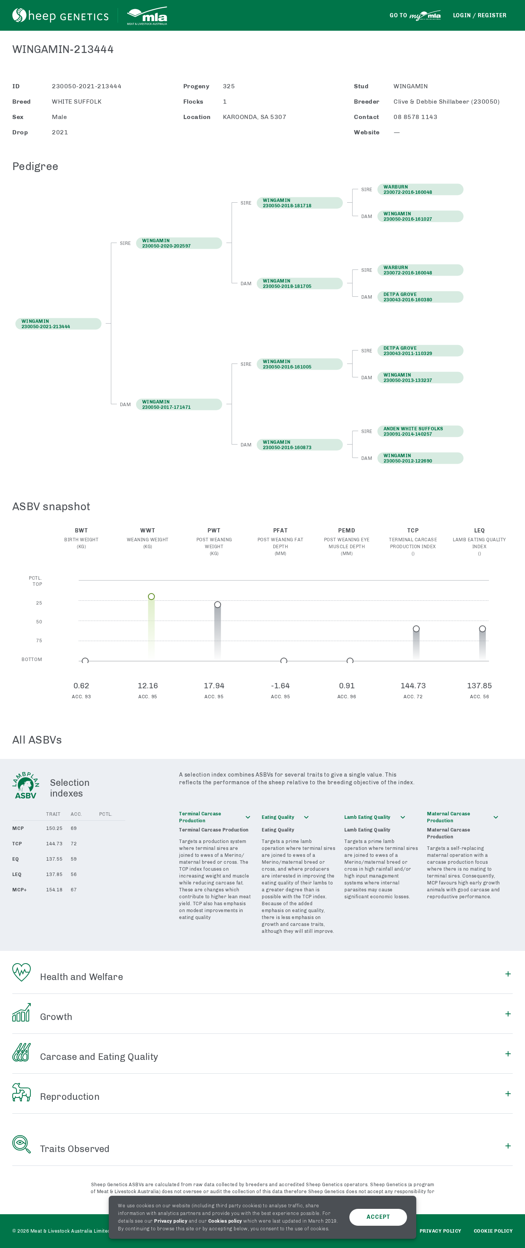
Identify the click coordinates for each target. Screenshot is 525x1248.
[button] (179, 243)
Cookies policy (225, 1221)
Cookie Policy (493, 1231)
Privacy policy (170, 1221)
